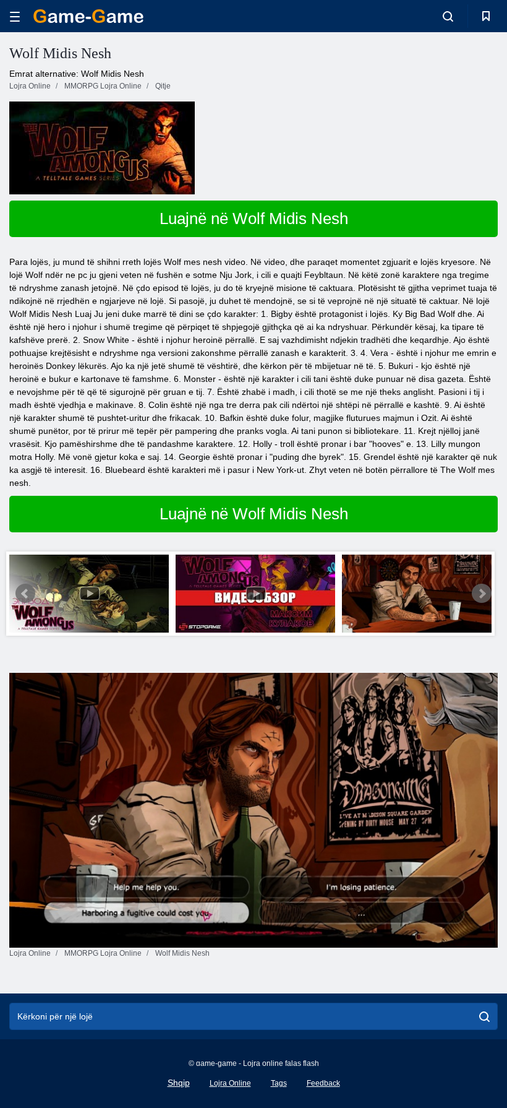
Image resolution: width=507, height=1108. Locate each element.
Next (482, 594)
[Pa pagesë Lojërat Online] (88, 16)
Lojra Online (230, 1083)
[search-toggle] (448, 16)
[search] (484, 1016)
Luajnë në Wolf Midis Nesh (254, 218)
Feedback (323, 1083)
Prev (25, 594)
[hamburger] (14, 16)
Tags (279, 1083)
